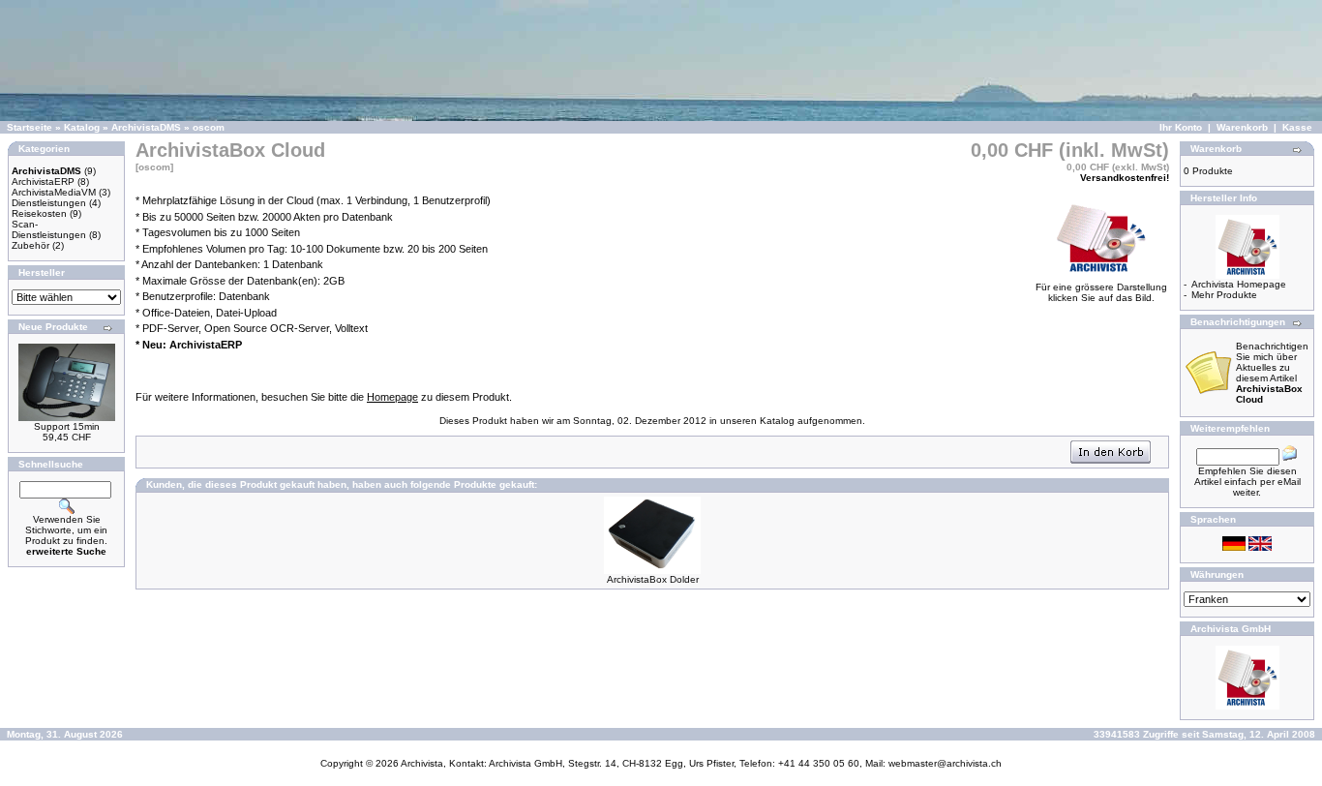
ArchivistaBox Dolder (653, 579)
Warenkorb (1242, 127)
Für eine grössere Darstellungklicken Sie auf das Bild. (1101, 292)
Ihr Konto (1180, 127)
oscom (209, 127)
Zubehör (30, 245)
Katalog (82, 127)
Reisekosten (39, 213)
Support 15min (67, 426)
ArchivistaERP (43, 181)
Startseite (29, 127)
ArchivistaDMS (146, 127)
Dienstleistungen (49, 202)
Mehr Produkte (1224, 294)
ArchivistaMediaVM (54, 192)
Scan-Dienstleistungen (49, 229)
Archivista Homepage (1238, 284)
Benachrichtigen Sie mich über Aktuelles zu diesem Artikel (1272, 373)
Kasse (1297, 127)
